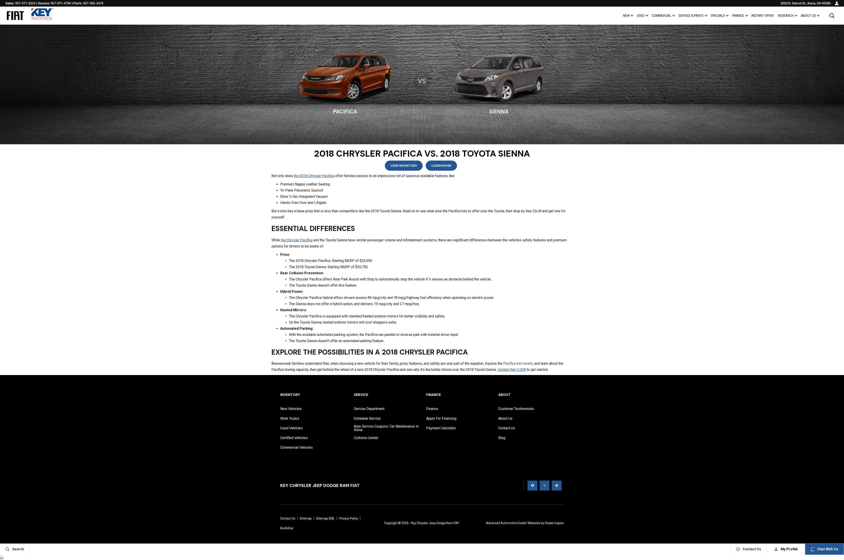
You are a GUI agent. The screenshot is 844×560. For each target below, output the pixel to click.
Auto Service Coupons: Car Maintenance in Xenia (386, 428)
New (626, 15)
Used (640, 15)
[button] (832, 15)
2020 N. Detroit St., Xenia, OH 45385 (805, 3)
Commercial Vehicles (296, 447)
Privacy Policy (348, 518)
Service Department (369, 409)
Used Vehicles (291, 428)
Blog (501, 438)
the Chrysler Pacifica (297, 240)
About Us (808, 15)
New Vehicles (291, 409)
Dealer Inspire (554, 523)
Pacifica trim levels (518, 363)
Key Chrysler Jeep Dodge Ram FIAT (435, 523)
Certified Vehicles (294, 438)
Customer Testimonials (516, 409)
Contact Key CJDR (512, 370)
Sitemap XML (325, 518)
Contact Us (506, 428)
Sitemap (306, 518)
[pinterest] (557, 485)
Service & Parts (691, 15)
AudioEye (286, 528)
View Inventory (404, 166)
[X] (544, 485)
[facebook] (532, 485)
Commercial (661, 15)
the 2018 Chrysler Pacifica (314, 176)
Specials (718, 15)
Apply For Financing (441, 418)
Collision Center (366, 438)
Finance (738, 15)
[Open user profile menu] (837, 3)
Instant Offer (762, 15)
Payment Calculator (441, 428)
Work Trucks (289, 418)
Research (786, 15)
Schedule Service (367, 418)
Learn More (441, 166)
